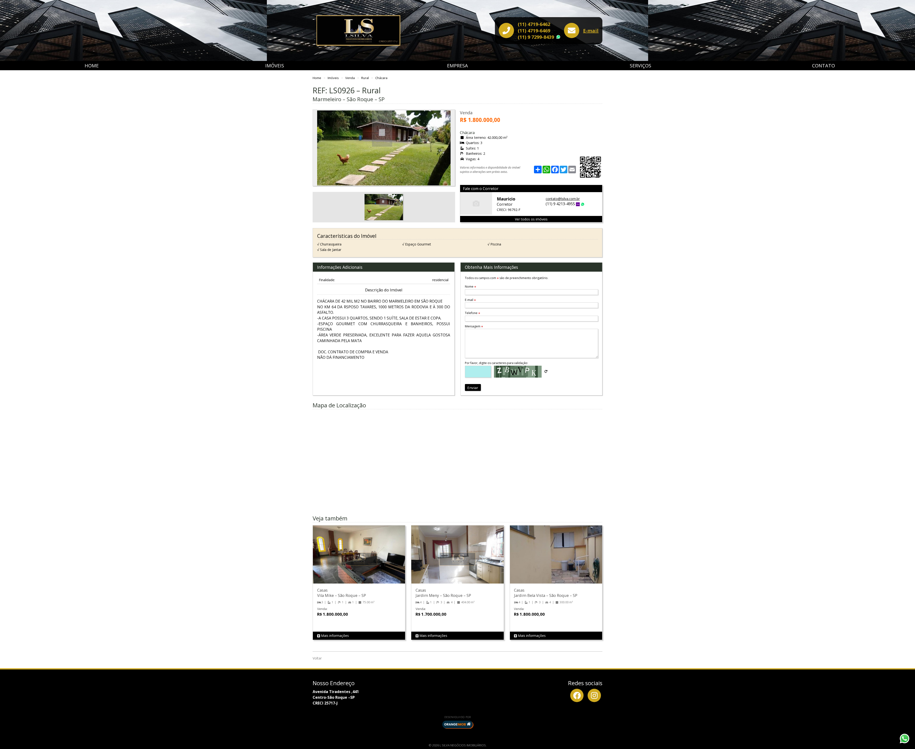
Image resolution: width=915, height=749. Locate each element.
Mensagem (474, 326)
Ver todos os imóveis (531, 219)
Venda (350, 78)
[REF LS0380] (359, 559)
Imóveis (274, 65)
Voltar (317, 658)
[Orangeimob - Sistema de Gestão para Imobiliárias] (457, 724)
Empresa (457, 65)
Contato (823, 65)
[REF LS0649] (556, 559)
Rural (365, 78)
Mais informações (334, 635)
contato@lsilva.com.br (563, 198)
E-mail (591, 30)
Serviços (640, 65)
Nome (470, 287)
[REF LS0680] (457, 559)
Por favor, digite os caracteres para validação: (496, 363)
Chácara (381, 78)
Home (92, 65)
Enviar (472, 387)
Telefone (472, 313)
